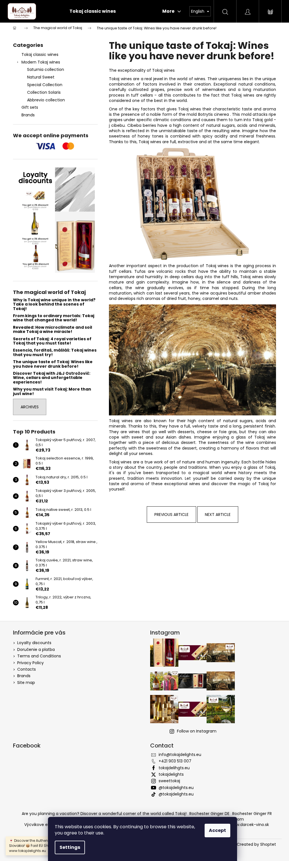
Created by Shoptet (256, 844)
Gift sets (29, 107)
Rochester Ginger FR (252, 813)
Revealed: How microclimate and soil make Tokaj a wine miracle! (52, 329)
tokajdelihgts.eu (174, 768)
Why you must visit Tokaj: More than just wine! (52, 391)
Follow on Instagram (196, 731)
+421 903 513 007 (175, 761)
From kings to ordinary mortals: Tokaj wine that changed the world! (53, 318)
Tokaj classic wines (39, 54)
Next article (218, 514)
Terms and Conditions (39, 656)
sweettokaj (169, 781)
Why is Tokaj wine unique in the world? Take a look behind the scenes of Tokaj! (54, 304)
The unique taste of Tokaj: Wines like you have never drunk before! (53, 364)
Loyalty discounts (34, 643)
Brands (28, 115)
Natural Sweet (40, 77)
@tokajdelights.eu (176, 787)
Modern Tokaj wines (40, 62)
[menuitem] (92, 11)
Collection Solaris (44, 92)
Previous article (171, 514)
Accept (217, 830)
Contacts (26, 669)
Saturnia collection (45, 69)
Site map (26, 682)
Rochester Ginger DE (209, 813)
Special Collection (44, 85)
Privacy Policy (30, 663)
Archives (30, 407)
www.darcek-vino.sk (249, 824)
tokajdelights (171, 774)
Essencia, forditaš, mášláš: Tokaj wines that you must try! (55, 352)
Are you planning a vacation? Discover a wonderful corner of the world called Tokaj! (104, 813)
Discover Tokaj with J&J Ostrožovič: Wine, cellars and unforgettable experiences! (51, 377)
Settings (70, 847)
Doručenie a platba (36, 649)
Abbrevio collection (46, 100)
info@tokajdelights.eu (180, 754)
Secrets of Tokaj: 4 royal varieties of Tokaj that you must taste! (52, 341)
